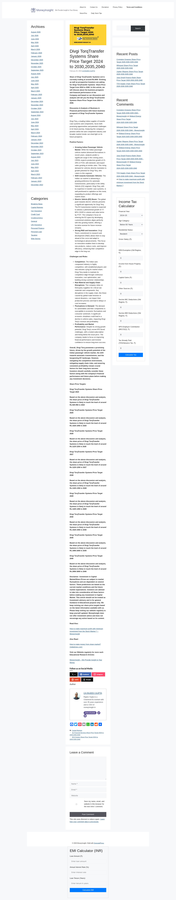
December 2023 (37, 143)
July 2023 (34, 160)
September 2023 (37, 154)
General (34, 221)
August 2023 (35, 157)
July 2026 (34, 36)
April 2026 (35, 46)
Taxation (34, 235)
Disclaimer (105, 7)
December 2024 (37, 101)
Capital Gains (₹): (125, 277)
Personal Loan (36, 232)
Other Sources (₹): (126, 288)
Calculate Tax (130, 355)
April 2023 (35, 171)
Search (138, 28)
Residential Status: (126, 230)
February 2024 (36, 136)
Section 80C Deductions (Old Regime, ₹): (130, 301)
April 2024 (35, 129)
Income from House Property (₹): (130, 265)
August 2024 (35, 115)
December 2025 (37, 60)
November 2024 (37, 105)
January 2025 (36, 98)
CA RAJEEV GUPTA (88, 71)
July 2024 (34, 119)
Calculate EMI (88, 890)
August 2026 (35, 32)
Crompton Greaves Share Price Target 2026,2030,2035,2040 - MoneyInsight (128, 113)
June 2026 (35, 39)
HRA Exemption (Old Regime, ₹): (130, 251)
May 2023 (34, 167)
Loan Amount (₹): (76, 856)
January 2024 (36, 140)
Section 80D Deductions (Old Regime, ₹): (130, 314)
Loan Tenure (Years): (78, 878)
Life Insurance (36, 225)
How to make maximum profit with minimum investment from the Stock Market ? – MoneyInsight (86, 631)
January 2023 (36, 181)
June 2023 (35, 164)
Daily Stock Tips (96, 13)
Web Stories (35, 239)
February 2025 (36, 95)
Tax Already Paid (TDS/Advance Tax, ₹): (127, 341)
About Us (83, 7)
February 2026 (36, 53)
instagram (100, 674)
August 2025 (35, 74)
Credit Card (35, 214)
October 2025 (36, 67)
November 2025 (37, 63)
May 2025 (34, 84)
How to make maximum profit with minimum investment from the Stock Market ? (131, 182)
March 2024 (35, 133)
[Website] (98, 712)
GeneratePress (99, 843)
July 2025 (34, 77)
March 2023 (35, 174)
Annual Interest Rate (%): (79, 867)
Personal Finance (37, 228)
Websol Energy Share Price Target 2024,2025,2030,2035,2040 (129, 119)
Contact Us (94, 7)
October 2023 (36, 150)
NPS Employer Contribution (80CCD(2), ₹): (129, 328)
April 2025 (35, 88)
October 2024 (36, 108)
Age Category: (124, 221)
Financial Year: (124, 211)
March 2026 (35, 49)
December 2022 (37, 185)
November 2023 (37, 147)
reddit (76, 679)
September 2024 (37, 112)
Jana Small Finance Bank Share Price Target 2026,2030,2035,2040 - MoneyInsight (130, 159)
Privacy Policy (117, 7)
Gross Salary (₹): (125, 239)
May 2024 (34, 126)
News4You (83, 13)
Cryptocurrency (37, 218)
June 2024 (35, 122)
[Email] (85, 715)
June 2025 (35, 81)
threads (88, 679)
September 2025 (37, 70)
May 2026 (34, 42)
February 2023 (36, 178)
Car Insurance (36, 211)
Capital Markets (77, 730)
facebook (86, 674)
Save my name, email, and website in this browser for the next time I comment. (94, 804)
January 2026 (36, 56)
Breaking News (36, 204)
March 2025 (35, 91)
